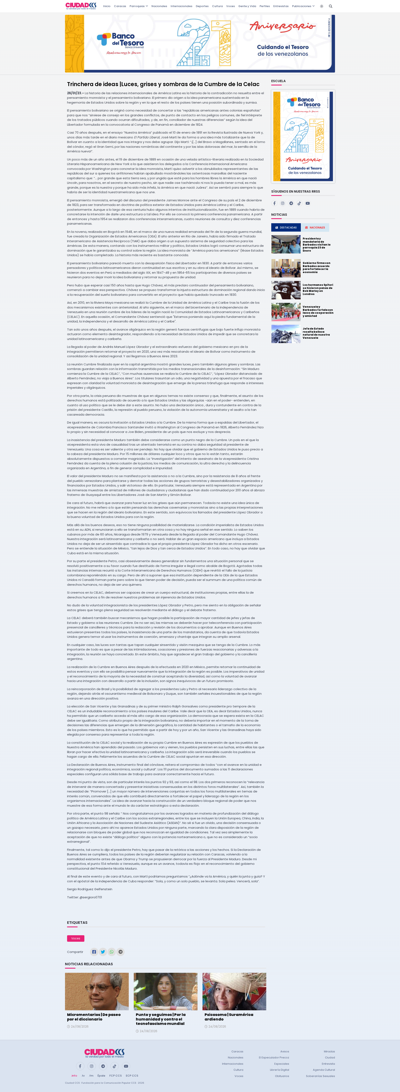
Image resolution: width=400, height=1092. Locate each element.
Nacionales (159, 6)
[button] (303, 136)
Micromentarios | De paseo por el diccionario (94, 1017)
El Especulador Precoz (274, 1057)
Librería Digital (279, 1070)
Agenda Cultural (324, 1070)
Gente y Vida (247, 6)
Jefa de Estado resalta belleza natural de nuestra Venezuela (316, 333)
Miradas (329, 1051)
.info (74, 1076)
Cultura (217, 6)
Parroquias (137, 6)
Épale (101, 1076)
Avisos (284, 1051)
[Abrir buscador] (330, 6)
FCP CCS (115, 1076)
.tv (83, 1076)
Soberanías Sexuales (320, 1076)
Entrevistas (281, 6)
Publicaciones (301, 6)
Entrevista (328, 1064)
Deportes (202, 6)
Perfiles (265, 6)
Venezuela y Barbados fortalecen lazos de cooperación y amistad (318, 311)
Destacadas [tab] (288, 227)
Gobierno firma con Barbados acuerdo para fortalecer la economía (316, 267)
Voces (230, 6)
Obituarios (282, 1076)
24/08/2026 (80, 1026)
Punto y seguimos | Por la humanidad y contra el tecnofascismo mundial (161, 1019)
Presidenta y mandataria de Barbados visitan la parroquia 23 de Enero (316, 244)
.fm (91, 1076)
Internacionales (181, 6)
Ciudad (330, 1057)
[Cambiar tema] (321, 6)
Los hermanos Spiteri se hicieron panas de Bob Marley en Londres (318, 289)
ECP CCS (132, 1076)
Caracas (120, 6)
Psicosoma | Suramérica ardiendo (229, 1017)
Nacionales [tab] (317, 227)
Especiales (281, 1064)
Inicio (106, 6)
